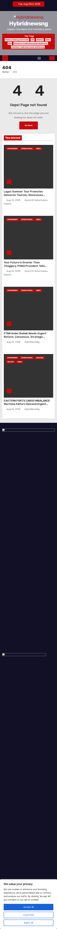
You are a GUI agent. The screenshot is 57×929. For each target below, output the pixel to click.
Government (12, 149)
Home (5, 71)
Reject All (28, 922)
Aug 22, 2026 (14, 409)
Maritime (39, 358)
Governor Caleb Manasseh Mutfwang (31, 43)
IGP (32, 40)
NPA (9, 43)
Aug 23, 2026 (14, 200)
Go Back (28, 125)
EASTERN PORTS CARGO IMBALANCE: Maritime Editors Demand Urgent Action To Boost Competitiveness (27, 404)
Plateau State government (16, 40)
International (27, 149)
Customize (28, 914)
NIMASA (40, 40)
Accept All (28, 907)
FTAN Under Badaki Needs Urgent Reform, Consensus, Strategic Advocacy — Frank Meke (25, 337)
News (38, 149)
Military (10, 362)
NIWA (48, 40)
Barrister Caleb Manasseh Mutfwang (28, 47)
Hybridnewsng (28, 23)
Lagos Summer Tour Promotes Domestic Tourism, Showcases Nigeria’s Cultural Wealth (23, 195)
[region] (28, 904)
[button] (45, 58)
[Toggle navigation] (39, 58)
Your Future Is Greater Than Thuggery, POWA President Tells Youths (24, 266)
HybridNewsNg (32, 342)
